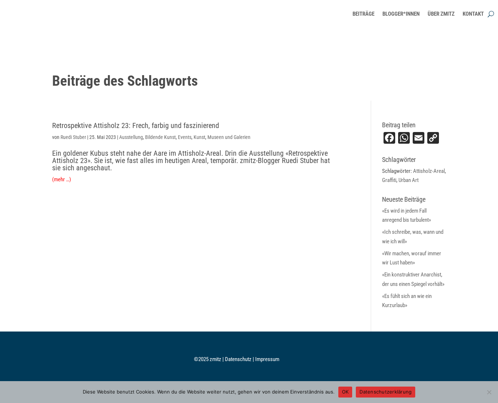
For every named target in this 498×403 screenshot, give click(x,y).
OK (345, 392)
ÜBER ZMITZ (441, 14)
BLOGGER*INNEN (401, 14)
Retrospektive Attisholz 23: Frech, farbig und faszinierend (135, 125)
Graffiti (389, 180)
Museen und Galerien (228, 137)
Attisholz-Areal (429, 171)
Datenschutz (239, 359)
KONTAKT (473, 14)
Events (184, 137)
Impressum (267, 359)
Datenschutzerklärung (385, 392)
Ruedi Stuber (73, 137)
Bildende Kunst (160, 137)
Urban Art (408, 180)
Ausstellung (131, 137)
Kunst (199, 137)
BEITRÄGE (363, 14)
